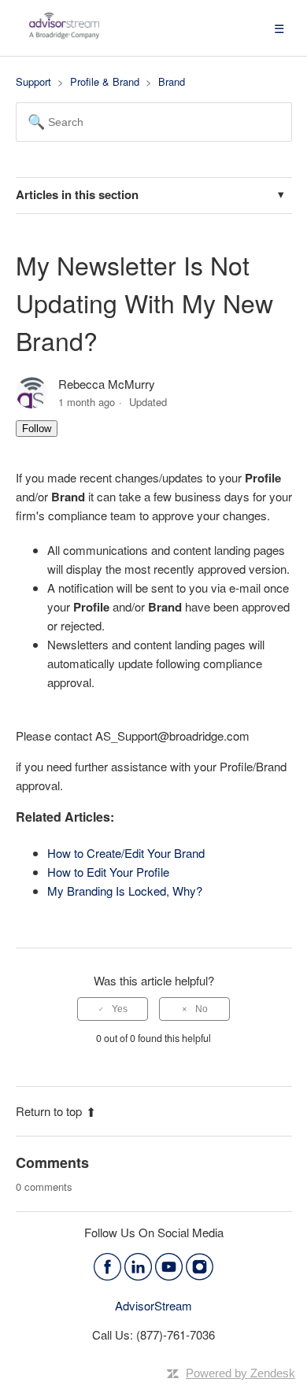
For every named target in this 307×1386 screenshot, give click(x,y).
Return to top (49, 1111)
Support (33, 81)
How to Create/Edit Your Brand (126, 853)
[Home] (64, 35)
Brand (171, 81)
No (201, 1009)
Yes (120, 1009)
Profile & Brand (104, 81)
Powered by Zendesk (240, 1373)
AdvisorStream (153, 1305)
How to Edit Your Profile (108, 871)
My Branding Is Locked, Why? (124, 890)
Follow (36, 428)
